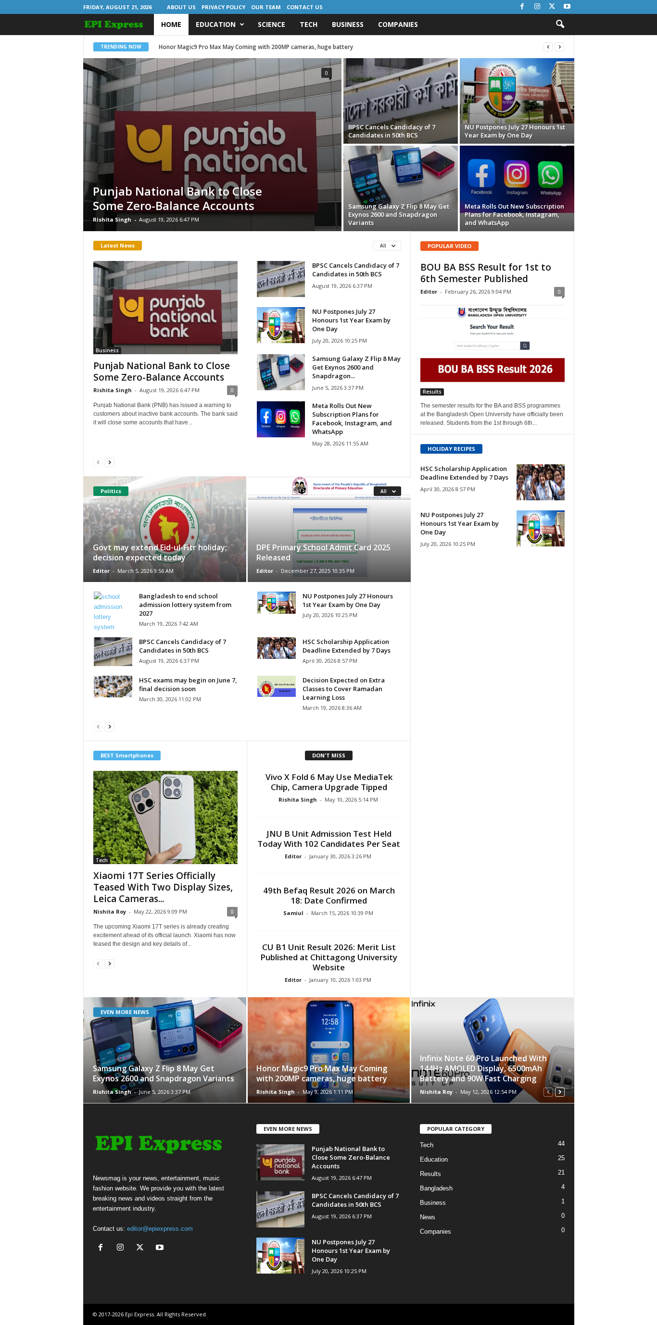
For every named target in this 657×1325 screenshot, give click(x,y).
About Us (181, 7)
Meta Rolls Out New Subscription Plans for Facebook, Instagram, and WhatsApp (514, 214)
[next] (559, 46)
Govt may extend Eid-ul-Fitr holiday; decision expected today (160, 552)
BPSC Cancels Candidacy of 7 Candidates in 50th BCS (391, 131)
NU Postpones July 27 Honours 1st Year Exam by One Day (515, 131)
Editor (101, 570)
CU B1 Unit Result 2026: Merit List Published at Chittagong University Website (328, 957)
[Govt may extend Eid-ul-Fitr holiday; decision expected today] (165, 529)
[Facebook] (522, 7)
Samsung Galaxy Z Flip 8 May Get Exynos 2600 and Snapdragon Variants (398, 214)
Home (171, 24)
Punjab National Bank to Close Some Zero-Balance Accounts (177, 198)
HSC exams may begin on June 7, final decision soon (188, 684)
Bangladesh (436, 1188)
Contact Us (305, 7)
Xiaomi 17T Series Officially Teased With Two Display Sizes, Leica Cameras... (163, 887)
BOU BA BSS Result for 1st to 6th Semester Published (485, 273)
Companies (398, 24)
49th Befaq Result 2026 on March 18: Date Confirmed (329, 895)
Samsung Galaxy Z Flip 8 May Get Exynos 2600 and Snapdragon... (356, 367)
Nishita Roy (109, 911)
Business (348, 24)
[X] (552, 7)
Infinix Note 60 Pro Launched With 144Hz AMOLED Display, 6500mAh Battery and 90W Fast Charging (483, 1068)
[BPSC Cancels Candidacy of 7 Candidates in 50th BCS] (400, 101)
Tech (308, 24)
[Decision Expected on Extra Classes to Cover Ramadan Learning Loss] (276, 686)
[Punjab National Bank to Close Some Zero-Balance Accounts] (212, 144)
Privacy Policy (223, 7)
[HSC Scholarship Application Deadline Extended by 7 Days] (276, 648)
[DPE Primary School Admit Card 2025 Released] (329, 529)
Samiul (293, 912)
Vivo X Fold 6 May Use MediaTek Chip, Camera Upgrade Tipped (328, 782)
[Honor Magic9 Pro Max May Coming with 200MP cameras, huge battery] (329, 1050)
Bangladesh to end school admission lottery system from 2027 (185, 605)
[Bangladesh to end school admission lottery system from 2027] (113, 612)
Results (432, 391)
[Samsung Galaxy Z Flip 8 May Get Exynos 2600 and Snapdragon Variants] (400, 178)
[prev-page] (98, 462)
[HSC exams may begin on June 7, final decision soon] (113, 686)
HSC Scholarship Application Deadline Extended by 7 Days (347, 646)
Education (216, 24)
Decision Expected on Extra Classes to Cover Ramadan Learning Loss (344, 689)
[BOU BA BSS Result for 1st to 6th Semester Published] (492, 349)
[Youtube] (567, 7)
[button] (559, 24)
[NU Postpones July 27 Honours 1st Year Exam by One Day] (517, 91)
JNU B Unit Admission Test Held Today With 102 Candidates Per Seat (328, 838)
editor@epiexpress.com (160, 1228)
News (427, 1217)
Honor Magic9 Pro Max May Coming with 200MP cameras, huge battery (256, 47)
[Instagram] (537, 7)
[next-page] (109, 462)
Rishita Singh (112, 219)
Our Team (266, 7)
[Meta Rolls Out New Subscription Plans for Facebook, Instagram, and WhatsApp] (517, 179)
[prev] (548, 46)
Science (271, 24)
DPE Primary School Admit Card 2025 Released (323, 552)
